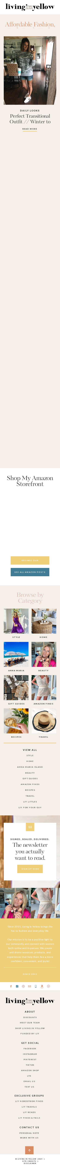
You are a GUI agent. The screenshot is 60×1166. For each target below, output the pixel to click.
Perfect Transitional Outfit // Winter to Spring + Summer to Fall (30, 122)
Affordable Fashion (29, 24)
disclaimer (30, 1163)
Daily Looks (30, 110)
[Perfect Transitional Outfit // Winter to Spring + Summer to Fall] (30, 70)
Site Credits (29, 1161)
